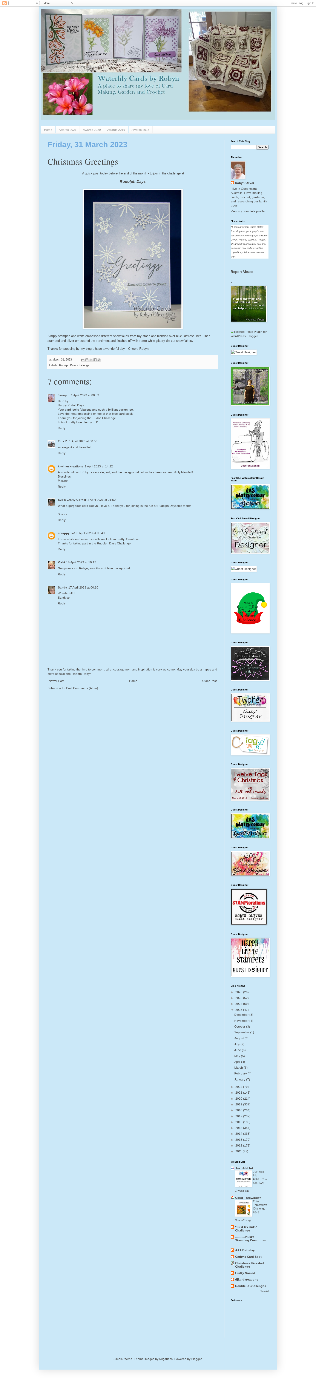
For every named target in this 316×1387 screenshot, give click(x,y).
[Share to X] (91, 360)
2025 (239, 998)
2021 (239, 1092)
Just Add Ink (244, 1168)
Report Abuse (242, 272)
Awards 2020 (92, 129)
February (241, 1073)
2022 (239, 1086)
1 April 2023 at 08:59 (83, 441)
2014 (239, 1133)
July (237, 1044)
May (237, 1056)
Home (48, 129)
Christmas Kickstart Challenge (249, 1264)
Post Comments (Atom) (82, 688)
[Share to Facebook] (95, 360)
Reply (62, 428)
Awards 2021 (68, 129)
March (239, 1067)
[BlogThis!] (87, 360)
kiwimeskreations (70, 466)
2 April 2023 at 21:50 (101, 499)
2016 (239, 1122)
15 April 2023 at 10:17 (81, 562)
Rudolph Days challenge (74, 365)
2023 (239, 1009)
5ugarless (166, 1359)
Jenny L (64, 395)
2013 (239, 1139)
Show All (264, 1291)
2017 (239, 1116)
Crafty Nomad (245, 1273)
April (237, 1061)
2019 (239, 1104)
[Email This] (83, 360)
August (239, 1038)
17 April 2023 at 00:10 (83, 587)
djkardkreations (246, 1279)
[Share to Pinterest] (99, 360)
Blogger (196, 1359)
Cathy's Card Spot (248, 1256)
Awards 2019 (116, 129)
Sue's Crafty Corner (72, 499)
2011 (239, 1151)
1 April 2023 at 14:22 (99, 466)
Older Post (209, 681)
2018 (239, 1110)
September (242, 1032)
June (238, 1050)
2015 (239, 1128)
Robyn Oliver (244, 183)
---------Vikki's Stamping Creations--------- (250, 1240)
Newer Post (56, 681)
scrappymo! (66, 533)
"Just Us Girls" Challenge (246, 1228)
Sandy (62, 587)
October (240, 1026)
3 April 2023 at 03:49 (91, 533)
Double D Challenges (250, 1286)
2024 (239, 1003)
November (241, 1020)
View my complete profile (248, 211)
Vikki (61, 562)
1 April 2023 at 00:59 (85, 395)
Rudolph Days (133, 181)
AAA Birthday (245, 1250)
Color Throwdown (248, 1197)
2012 (239, 1145)
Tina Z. (63, 441)
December (241, 1014)
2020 (239, 1098)
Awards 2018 (140, 129)
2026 (239, 992)
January (240, 1079)
